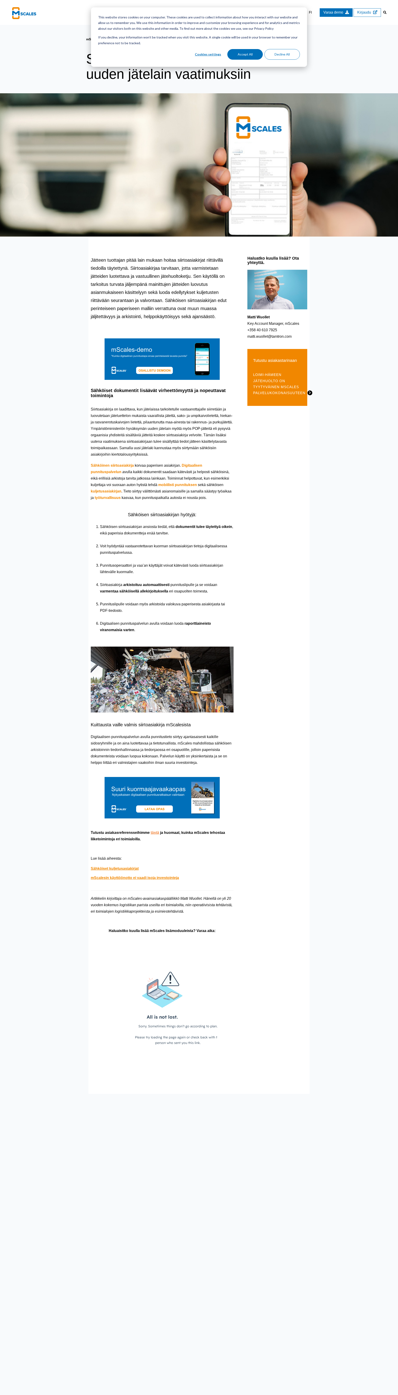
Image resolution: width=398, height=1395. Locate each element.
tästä (155, 833)
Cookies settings (208, 54)
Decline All (282, 54)
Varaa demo (333, 12)
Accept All (245, 54)
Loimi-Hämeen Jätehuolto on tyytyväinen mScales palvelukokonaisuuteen (279, 384)
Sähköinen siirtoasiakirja (112, 465)
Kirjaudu (364, 12)
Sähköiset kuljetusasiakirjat (115, 868)
